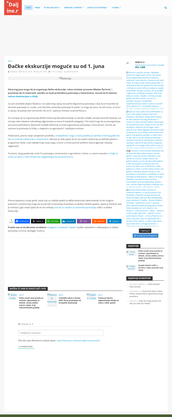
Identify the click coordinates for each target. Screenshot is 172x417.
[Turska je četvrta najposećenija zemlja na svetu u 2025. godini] (91, 296)
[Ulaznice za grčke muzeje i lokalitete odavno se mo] (145, 90)
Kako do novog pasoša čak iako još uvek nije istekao (145, 302)
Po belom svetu (51, 7)
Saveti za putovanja (96, 7)
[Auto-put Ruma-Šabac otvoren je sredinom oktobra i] (145, 207)
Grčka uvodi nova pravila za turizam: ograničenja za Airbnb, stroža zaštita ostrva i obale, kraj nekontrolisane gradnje (31, 303)
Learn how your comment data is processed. (78, 340)
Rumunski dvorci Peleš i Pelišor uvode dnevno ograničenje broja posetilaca (146, 294)
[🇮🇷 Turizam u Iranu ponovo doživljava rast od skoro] (145, 168)
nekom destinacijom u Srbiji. (23, 96)
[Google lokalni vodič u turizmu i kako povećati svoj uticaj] (131, 267)
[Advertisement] (86, 35)
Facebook (62, 227)
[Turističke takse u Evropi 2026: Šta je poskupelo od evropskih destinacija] (52, 299)
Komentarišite (72, 71)
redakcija (14, 71)
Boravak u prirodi (73, 7)
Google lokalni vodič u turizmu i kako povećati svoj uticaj (150, 267)
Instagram (52, 227)
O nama (115, 7)
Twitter (72, 227)
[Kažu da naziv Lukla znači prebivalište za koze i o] (145, 129)
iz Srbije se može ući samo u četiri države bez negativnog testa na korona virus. (63, 155)
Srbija (37, 7)
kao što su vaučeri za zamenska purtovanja (75, 207)
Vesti (28, 7)
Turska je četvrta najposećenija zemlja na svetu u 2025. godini (108, 300)
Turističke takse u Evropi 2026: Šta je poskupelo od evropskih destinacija (70, 300)
